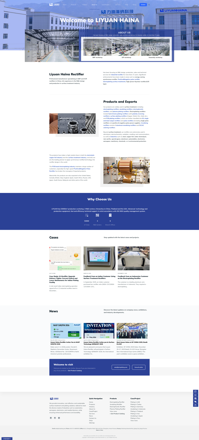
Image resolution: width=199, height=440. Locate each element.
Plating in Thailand (137, 411)
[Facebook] (54, 417)
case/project (105, 4)
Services (117, 4)
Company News (61, 340)
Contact (143, 4)
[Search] (149, 4)
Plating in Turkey (136, 404)
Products (73, 4)
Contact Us (92, 418)
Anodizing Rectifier (116, 404)
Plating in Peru (135, 418)
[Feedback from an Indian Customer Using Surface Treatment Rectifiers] (99, 258)
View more (113, 411)
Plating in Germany (137, 407)
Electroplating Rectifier (117, 402)
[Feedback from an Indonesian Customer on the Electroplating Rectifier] (134, 258)
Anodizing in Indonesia (138, 409)
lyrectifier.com (94, 435)
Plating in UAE (135, 402)
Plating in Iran (135, 414)
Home (64, 4)
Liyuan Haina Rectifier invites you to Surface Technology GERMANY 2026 (99, 343)
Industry (84, 4)
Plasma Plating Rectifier (117, 409)
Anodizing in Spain (137, 416)
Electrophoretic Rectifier (117, 407)
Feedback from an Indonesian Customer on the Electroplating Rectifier (133, 277)
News (134, 4)
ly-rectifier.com (101, 435)
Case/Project (93, 411)
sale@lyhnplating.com (60, 428)
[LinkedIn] (50, 417)
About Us (94, 4)
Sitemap (92, 423)
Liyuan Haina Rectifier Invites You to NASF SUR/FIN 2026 (65, 343)
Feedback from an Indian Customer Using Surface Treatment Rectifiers (99, 277)
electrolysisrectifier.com (110, 435)
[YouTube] (59, 417)
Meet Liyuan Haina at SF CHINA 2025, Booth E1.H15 (132, 343)
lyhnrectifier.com (87, 435)
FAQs (126, 4)
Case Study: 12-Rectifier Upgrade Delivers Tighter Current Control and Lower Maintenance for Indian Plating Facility (64, 279)
